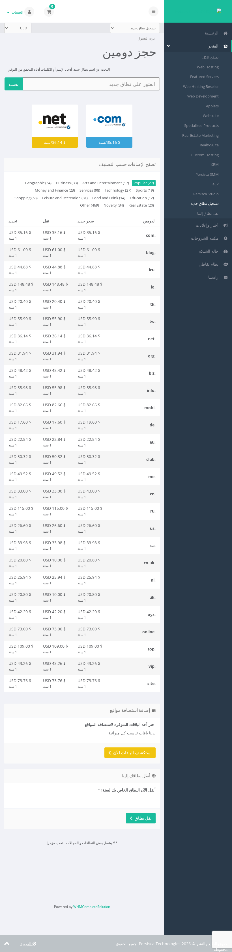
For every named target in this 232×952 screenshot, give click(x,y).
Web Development (203, 96)
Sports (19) (145, 190)
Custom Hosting (205, 154)
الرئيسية (213, 33)
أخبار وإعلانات (208, 225)
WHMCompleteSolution (91, 907)
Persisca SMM (207, 174)
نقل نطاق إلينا (208, 213)
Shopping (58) (26, 198)
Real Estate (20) (141, 205)
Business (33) (67, 183)
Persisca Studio (206, 193)
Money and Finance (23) (55, 190)
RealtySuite (209, 145)
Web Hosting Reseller (201, 86)
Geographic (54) (38, 183)
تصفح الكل (210, 57)
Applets (212, 106)
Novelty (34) (114, 205)
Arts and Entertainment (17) (105, 183)
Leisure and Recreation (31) (65, 198)
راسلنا (214, 277)
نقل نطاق (142, 818)
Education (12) (142, 198)
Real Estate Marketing (200, 135)
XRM (215, 164)
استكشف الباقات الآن (131, 752)
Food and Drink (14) (108, 198)
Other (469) (89, 205)
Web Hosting (208, 67)
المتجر (214, 46)
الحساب (16, 12)
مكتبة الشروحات (206, 238)
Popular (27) (144, 183)
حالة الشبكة (210, 251)
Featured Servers (204, 76)
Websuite (211, 115)
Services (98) (90, 190)
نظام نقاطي (210, 264)
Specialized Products (201, 125)
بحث (14, 84)
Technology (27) (118, 190)
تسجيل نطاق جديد (205, 203)
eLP (215, 184)
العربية (26, 943)
